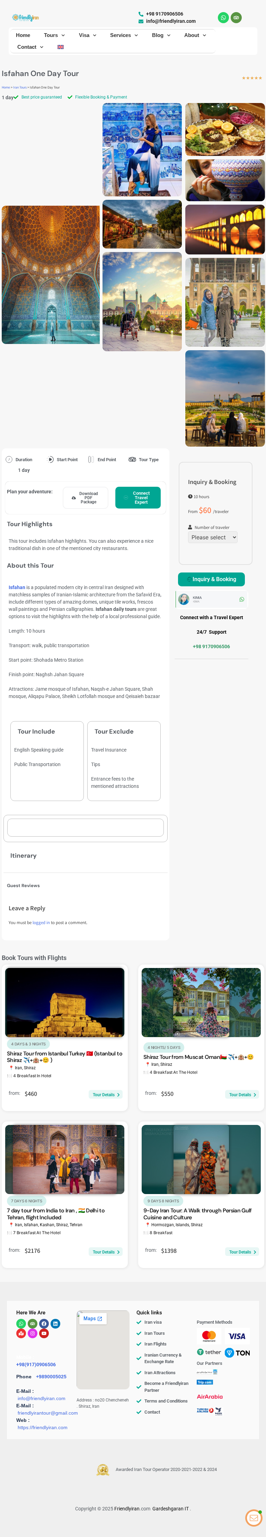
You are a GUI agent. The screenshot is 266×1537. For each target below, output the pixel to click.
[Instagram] (32, 1333)
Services (120, 35)
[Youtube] (44, 1333)
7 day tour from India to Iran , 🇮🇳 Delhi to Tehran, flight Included (56, 1214)
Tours (51, 35)
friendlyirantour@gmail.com (48, 1413)
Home (23, 35)
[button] (85, 498)
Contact (26, 47)
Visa (84, 35)
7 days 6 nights (26, 1201)
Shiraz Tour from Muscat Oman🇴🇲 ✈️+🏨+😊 (198, 1057)
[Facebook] (44, 1324)
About (191, 35)
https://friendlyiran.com (43, 1427)
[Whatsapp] (223, 17)
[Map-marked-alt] (21, 1333)
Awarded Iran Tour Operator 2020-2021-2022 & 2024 (166, 1469)
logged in (41, 923)
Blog (157, 35)
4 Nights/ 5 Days (164, 1047)
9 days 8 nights (163, 1201)
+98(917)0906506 (36, 1364)
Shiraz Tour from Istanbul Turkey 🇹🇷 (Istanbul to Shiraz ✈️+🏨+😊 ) (64, 1057)
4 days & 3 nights (28, 1044)
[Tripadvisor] (236, 17)
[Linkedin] (55, 1324)
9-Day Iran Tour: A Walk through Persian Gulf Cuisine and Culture (197, 1214)
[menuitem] (60, 47)
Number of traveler (212, 528)
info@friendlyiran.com (41, 1398)
